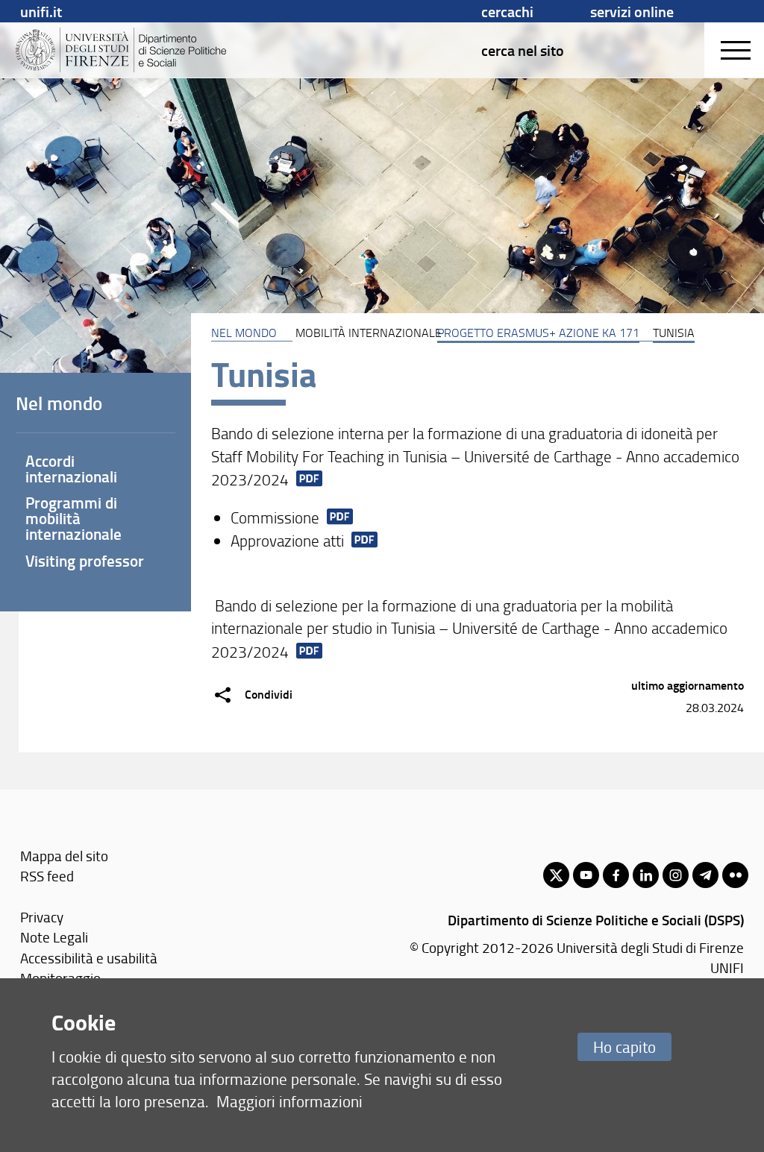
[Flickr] (735, 875)
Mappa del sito (64, 856)
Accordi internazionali (71, 469)
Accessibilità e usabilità (88, 958)
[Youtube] (586, 875)
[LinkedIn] (646, 875)
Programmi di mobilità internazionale (73, 518)
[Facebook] (616, 875)
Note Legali (54, 937)
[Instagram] (676, 875)
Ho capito (624, 1046)
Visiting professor (84, 561)
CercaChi (507, 11)
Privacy (41, 917)
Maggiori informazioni (289, 1101)
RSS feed (47, 876)
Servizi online (632, 11)
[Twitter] (556, 875)
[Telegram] (705, 875)
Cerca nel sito (522, 50)
